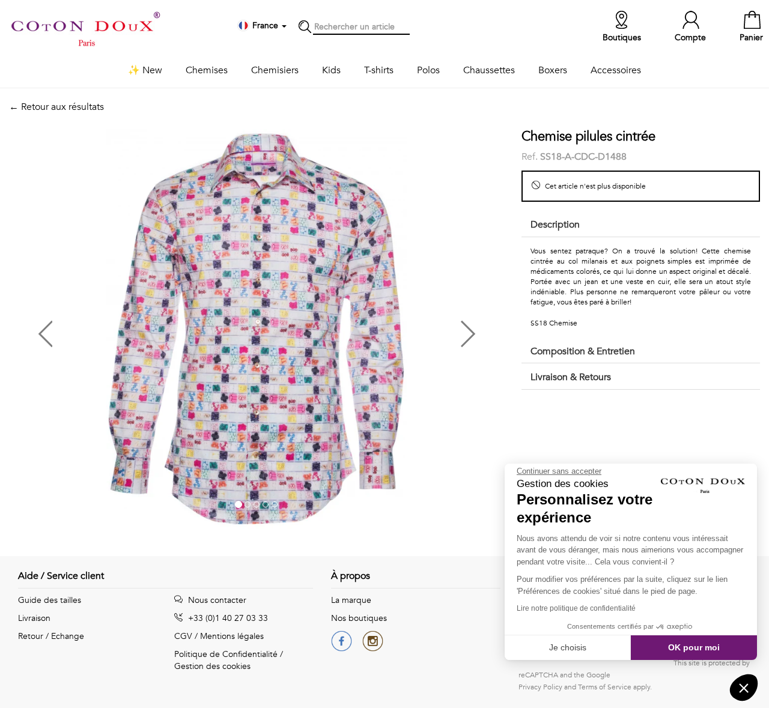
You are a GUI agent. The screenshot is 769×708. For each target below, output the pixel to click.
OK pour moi (694, 647)
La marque (351, 600)
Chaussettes (489, 70)
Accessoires (616, 70)
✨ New (145, 70)
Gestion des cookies (212, 666)
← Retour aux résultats (56, 106)
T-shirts (379, 70)
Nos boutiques (359, 618)
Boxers (552, 70)
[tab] (640, 225)
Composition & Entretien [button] (582, 351)
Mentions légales (232, 636)
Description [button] (555, 224)
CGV (183, 636)
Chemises (207, 70)
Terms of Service (604, 687)
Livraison (34, 618)
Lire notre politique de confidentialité (576, 608)
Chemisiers (275, 70)
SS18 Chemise (553, 323)
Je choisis (567, 647)
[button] (133, 329)
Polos (428, 70)
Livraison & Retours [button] (570, 377)
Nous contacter (216, 600)
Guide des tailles (49, 600)
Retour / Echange (51, 636)
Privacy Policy (540, 687)
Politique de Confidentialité (226, 654)
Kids (331, 70)
